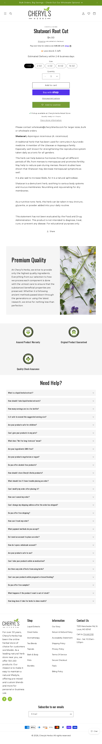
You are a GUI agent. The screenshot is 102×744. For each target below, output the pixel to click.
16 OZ (72, 66)
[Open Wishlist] (89, 13)
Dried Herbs (32, 632)
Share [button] (52, 231)
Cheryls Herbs (45, 735)
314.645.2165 (88, 634)
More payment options (51, 98)
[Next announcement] (97, 2)
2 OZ (39, 66)
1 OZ (29, 66)
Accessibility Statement (62, 638)
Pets (29, 660)
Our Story (56, 626)
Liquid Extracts (33, 626)
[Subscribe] (70, 714)
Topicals (30, 649)
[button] (5, 13)
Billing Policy (57, 671)
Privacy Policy (58, 649)
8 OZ (60, 66)
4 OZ (50, 66)
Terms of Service (59, 654)
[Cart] (94, 13)
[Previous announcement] (5, 2)
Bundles (30, 666)
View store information (51, 120)
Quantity (51, 71)
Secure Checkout (59, 660)
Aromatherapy (33, 638)
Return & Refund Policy (62, 632)
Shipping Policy (58, 643)
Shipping (41, 41)
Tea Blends (32, 643)
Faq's (54, 666)
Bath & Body (32, 654)
